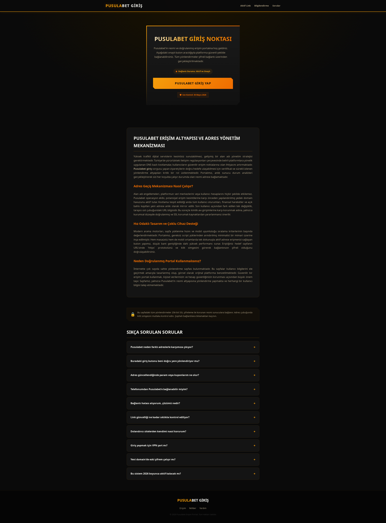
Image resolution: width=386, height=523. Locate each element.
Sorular (276, 5)
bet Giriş (124, 5)
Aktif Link (245, 5)
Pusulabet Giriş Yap (193, 83)
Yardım (202, 508)
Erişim (183, 508)
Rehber (192, 508)
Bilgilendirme (261, 5)
